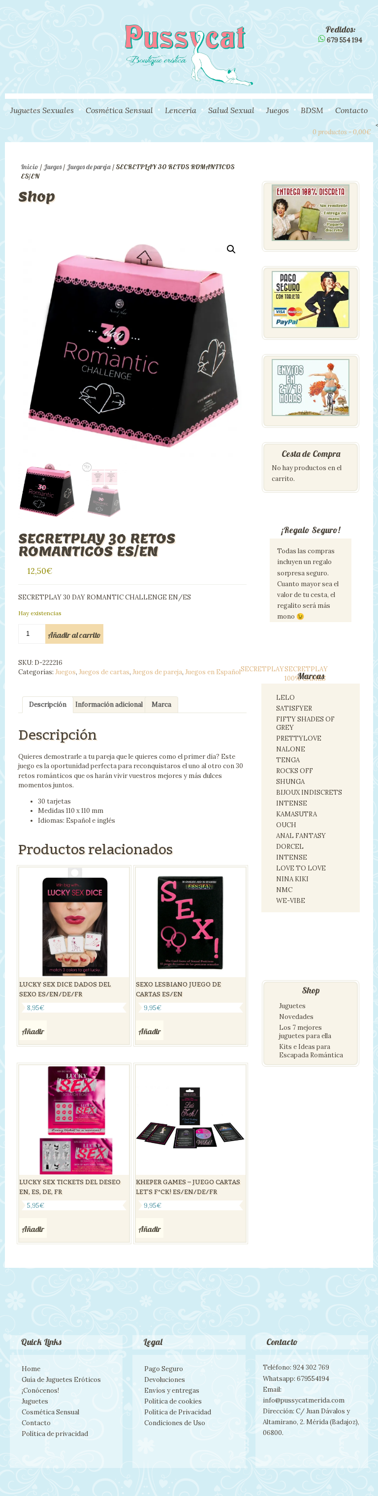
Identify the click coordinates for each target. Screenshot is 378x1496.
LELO (285, 697)
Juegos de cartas (104, 672)
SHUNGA (290, 782)
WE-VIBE (290, 901)
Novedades (296, 1017)
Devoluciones (164, 1380)
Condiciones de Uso (174, 1423)
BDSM (312, 110)
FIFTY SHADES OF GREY (305, 723)
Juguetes (292, 1006)
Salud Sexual (231, 110)
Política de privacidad (55, 1434)
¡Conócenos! (40, 1390)
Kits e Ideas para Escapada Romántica (311, 1051)
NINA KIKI (292, 879)
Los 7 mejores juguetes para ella (305, 1031)
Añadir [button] (33, 1031)
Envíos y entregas (171, 1390)
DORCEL (290, 846)
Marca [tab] (161, 704)
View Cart (300, 130)
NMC (284, 890)
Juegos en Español (213, 672)
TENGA (288, 760)
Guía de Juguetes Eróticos (61, 1380)
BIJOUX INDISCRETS (309, 792)
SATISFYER (294, 708)
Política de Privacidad (177, 1412)
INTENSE (291, 803)
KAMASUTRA (296, 814)
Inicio (29, 166)
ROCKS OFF (294, 771)
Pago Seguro (163, 1369)
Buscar (284, 130)
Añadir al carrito (74, 635)
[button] (231, 249)
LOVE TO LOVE (301, 868)
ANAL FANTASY (301, 836)
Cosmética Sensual (119, 110)
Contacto (351, 110)
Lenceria (180, 110)
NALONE (290, 749)
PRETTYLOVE (298, 738)
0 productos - (342, 132)
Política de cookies (173, 1401)
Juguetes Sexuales (42, 110)
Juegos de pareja (88, 166)
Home (31, 1369)
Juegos (277, 110)
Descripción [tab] (47, 704)
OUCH (286, 825)
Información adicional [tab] (109, 704)
